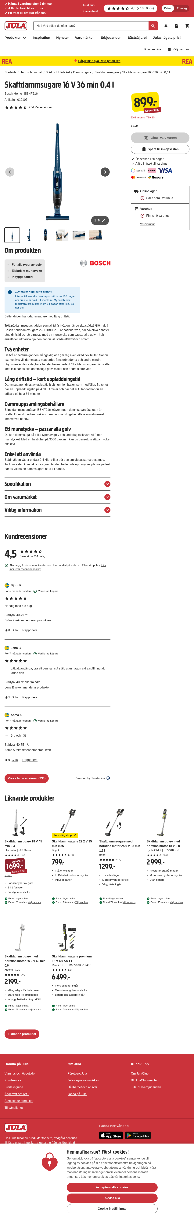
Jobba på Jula (77, 1094)
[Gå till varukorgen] (187, 25)
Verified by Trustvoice (90, 778)
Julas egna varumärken (83, 1080)
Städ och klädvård (58, 72)
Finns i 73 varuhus (72, 902)
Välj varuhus (181, 49)
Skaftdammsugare (107, 72)
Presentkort (90, 11)
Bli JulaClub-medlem (145, 1080)
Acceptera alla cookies (112, 1187)
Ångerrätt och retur (17, 1094)
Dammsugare (82, 72)
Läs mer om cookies (94, 1176)
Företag (182, 8)
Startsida (10, 72)
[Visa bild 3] (45, 235)
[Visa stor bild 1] (57, 172)
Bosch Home (13, 93)
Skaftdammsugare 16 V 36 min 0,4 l (146, 72)
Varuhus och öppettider (20, 1073)
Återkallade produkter (19, 1100)
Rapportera (30, 630)
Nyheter (62, 38)
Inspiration (41, 38)
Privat (168, 8)
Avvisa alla (112, 1198)
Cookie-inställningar (112, 1208)
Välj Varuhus (147, 223)
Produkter (13, 38)
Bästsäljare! (137, 38)
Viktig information (23, 509)
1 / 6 (97, 220)
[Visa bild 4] (62, 235)
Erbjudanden (111, 38)
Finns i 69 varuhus (24, 1009)
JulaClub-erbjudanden (146, 1087)
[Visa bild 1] (12, 235)
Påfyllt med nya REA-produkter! (99, 61)
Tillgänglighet (14, 1107)
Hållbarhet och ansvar (82, 1087)
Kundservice (152, 49)
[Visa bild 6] (95, 235)
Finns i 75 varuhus (166, 902)
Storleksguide (14, 1087)
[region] (97, 1181)
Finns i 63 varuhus (24, 902)
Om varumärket (21, 496)
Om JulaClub (140, 1073)
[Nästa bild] (105, 172)
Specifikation (18, 483)
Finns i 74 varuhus (119, 902)
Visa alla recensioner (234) (26, 778)
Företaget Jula (77, 1073)
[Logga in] (166, 25)
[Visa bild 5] (78, 235)
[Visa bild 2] (28, 235)
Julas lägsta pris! (167, 38)
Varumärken (85, 38)
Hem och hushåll (31, 72)
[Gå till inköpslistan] (176, 25)
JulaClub (88, 5)
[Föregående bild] (9, 172)
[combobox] (95, 25)
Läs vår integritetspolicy (124, 1176)
